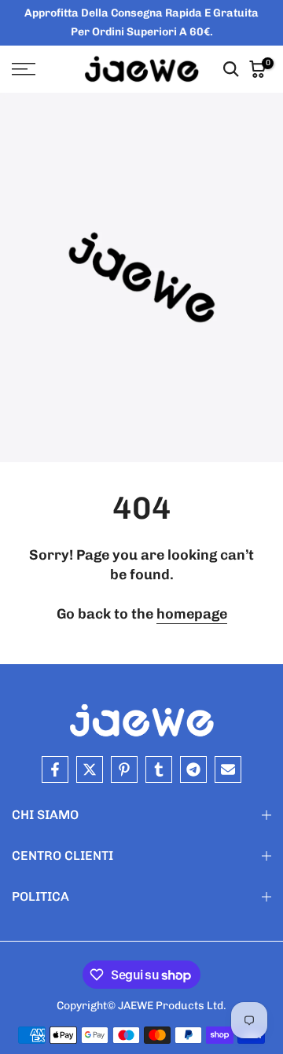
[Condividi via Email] (228, 769)
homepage (191, 613)
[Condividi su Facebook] (55, 769)
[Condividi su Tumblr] (158, 769)
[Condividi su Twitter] (89, 769)
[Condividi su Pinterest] (124, 769)
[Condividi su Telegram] (193, 769)
